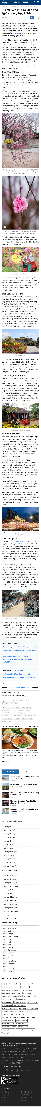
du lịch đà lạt (26, 996)
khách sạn (12, 999)
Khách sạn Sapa (8, 855)
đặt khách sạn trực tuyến (9, 1027)
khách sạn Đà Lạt (7, 1005)
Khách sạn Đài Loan (9, 879)
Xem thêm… (6, 761)
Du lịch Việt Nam (27, 1092)
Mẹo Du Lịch (29, 701)
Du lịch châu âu (6, 987)
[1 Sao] (2, 695)
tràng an (17, 718)
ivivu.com (5, 999)
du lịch (4, 984)
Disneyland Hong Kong (24, 710)
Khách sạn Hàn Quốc (10, 883)
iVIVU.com (15, 33)
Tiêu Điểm (5, 703)
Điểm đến (4, 1097)
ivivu (33, 996)
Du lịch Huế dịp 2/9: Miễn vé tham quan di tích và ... (23, 785)
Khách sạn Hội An (8, 837)
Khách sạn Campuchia (10, 875)
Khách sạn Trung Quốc (10, 918)
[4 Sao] (7, 695)
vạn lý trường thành (27, 718)
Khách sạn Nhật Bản (9, 904)
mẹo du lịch (21, 1011)
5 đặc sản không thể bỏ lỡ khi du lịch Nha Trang (20, 726)
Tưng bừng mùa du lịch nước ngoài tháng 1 (20, 647)
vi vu (33, 1014)
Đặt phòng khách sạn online (21, 1017)
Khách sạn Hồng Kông (10, 886)
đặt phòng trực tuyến (8, 1033)
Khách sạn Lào (7, 893)
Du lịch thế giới (26, 1097)
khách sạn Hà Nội (7, 1002)
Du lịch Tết (5, 1100)
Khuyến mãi (5, 1092)
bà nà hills (10, 707)
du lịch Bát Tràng (7, 713)
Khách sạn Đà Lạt (8, 827)
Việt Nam (8, 1017)
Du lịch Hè (5, 1095)
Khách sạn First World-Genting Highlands (19, 677)
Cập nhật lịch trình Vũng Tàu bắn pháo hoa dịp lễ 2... (23, 802)
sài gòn (29, 1011)
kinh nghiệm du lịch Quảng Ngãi (28, 1008)
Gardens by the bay (17, 715)
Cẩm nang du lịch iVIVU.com (18, 687)
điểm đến (34, 1017)
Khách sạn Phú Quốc (9, 852)
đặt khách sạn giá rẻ (8, 1023)
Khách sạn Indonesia (10, 890)
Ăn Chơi (8, 6)
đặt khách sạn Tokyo (22, 1023)
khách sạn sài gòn (32, 1002)
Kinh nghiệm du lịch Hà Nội (10, 1008)
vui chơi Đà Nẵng (6, 721)
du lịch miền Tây (16, 990)
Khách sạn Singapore (10, 911)
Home (3, 6)
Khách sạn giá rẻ (22, 999)
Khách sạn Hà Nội (18, 671)
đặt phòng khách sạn (8, 1030)
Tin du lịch (25, 1095)
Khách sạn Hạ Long (9, 862)
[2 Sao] (4, 695)
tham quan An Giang (8, 1014)
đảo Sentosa (5, 715)
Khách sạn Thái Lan (9, 915)
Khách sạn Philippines (10, 908)
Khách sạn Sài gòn (9, 859)
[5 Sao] (8, 695)
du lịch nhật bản (27, 990)
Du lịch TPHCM (6, 996)
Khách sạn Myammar (10, 900)
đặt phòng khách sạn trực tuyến (25, 1030)
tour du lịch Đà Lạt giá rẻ (23, 1014)
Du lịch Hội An (6, 990)
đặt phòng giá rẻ (23, 1027)
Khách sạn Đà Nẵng (10, 674)
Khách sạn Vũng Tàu (10, 866)
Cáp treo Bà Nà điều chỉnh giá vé (15, 656)
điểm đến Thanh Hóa (8, 1020)
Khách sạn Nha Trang (10, 844)
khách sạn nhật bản (20, 1002)
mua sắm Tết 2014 (7, 718)
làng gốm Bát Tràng (30, 715)
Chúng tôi (24, 1100)
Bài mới (29, 771)
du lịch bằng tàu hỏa (28, 984)
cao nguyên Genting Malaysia (23, 707)
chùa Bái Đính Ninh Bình (8, 710)
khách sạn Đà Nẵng (19, 1005)
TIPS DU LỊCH (13, 703)
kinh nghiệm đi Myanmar (9, 1011)
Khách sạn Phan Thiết (10, 848)
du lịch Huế (16, 987)
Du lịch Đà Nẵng (18, 713)
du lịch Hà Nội (29, 713)
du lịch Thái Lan (16, 993)
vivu (3, 1017)
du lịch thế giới (27, 993)
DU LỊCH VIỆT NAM (18, 701)
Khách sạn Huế (24, 674)
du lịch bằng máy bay (14, 984)
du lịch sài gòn (6, 993)
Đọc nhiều (10, 771)
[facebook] (32, 17)
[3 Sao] (5, 695)
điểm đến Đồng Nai (21, 1020)
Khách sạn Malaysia (9, 897)
